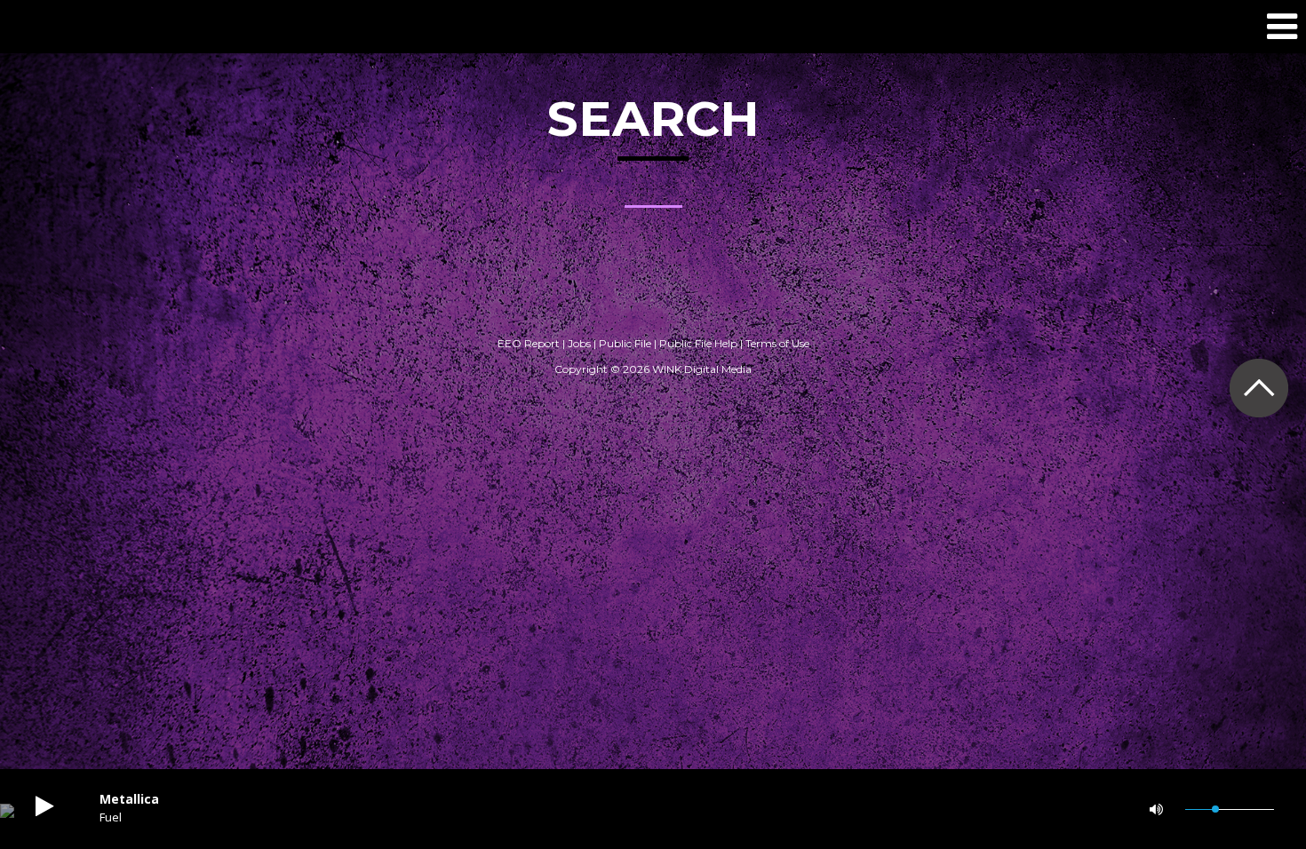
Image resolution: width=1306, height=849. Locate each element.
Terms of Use (777, 343)
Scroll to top (1258, 387)
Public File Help (698, 343)
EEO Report (529, 343)
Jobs (579, 343)
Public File (625, 343)
